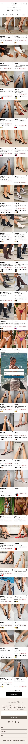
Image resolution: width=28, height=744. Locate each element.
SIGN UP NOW (14, 376)
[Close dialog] (25, 355)
